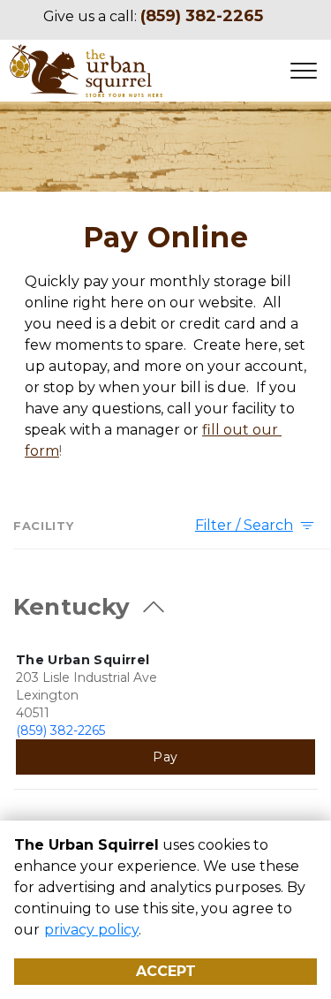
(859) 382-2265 (60, 730)
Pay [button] (165, 757)
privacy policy (91, 929)
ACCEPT (166, 971)
